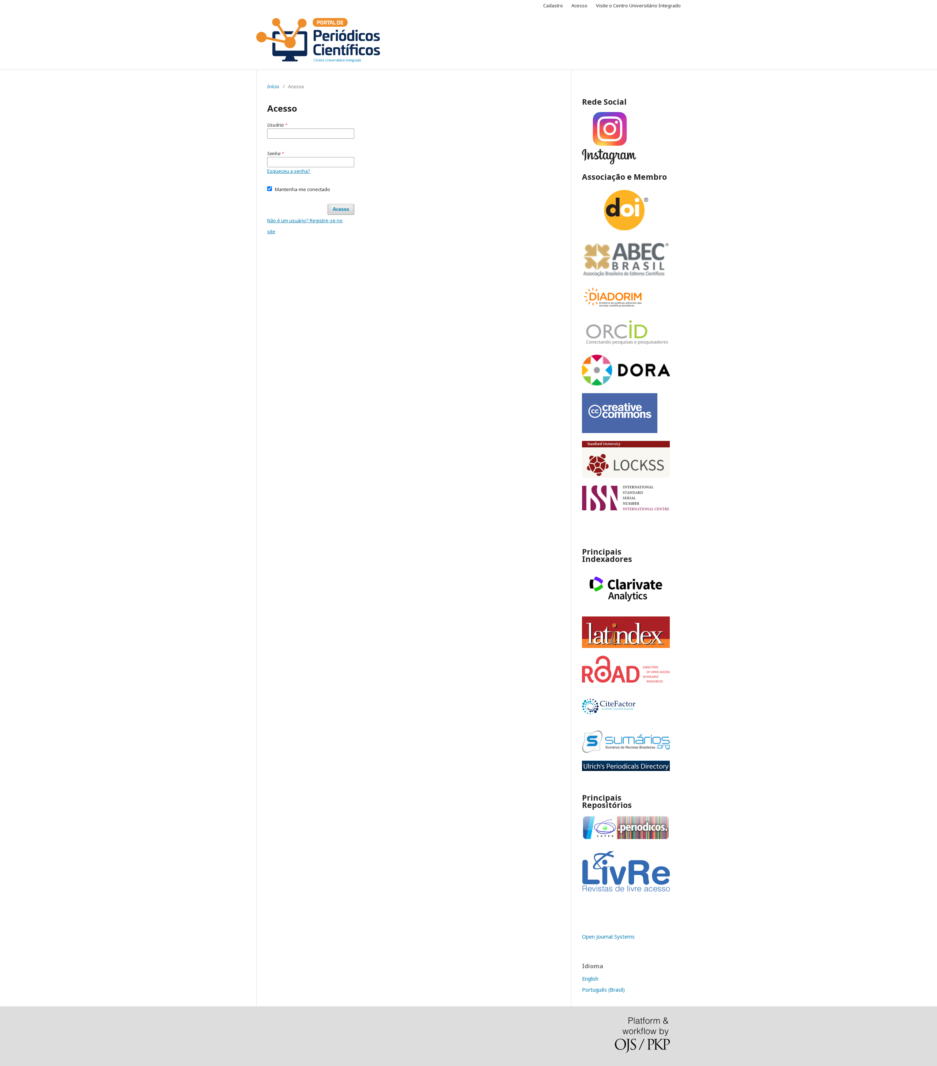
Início (273, 86)
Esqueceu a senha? (288, 171)
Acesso (579, 5)
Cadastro (553, 5)
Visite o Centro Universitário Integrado (638, 5)
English (590, 978)
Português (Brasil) (603, 989)
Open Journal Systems (608, 936)
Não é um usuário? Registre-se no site (305, 226)
